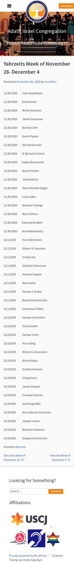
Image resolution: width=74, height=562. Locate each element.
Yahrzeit (21, 447)
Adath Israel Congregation (37, 30)
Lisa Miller (50, 81)
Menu (5, 6)
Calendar (66, 6)
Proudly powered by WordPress (28, 555)
